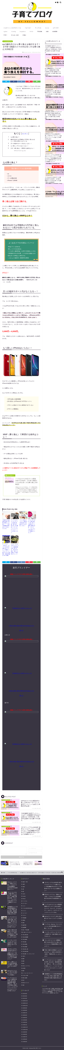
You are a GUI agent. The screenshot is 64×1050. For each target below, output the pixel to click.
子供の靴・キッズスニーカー (28, 953)
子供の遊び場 (25, 951)
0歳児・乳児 (25, 881)
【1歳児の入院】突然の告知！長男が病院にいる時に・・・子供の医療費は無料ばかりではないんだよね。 (6, 524)
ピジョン (24, 910)
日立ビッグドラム (26, 965)
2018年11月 (25, 1027)
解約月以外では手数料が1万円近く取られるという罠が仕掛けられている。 (23, 140)
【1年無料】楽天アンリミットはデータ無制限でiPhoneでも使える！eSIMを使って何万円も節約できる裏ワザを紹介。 (53, 49)
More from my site (20, 150)
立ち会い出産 (15, 35)
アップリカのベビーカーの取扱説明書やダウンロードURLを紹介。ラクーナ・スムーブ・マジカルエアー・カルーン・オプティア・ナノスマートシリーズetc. (53, 908)
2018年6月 (24, 1039)
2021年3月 (24, 998)
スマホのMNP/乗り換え (7, 41)
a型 (23, 889)
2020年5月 (24, 1017)
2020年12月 (25, 1000)
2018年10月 (25, 1029)
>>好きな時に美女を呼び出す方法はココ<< (21, 625)
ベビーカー (28, 28)
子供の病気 (24, 944)
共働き (24, 35)
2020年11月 (25, 1003)
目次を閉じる (25, 133)
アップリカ (38, 28)
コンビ (47, 28)
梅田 (23, 970)
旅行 (23, 963)
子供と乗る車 (25, 934)
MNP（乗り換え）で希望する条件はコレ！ (23, 148)
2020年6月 (24, 1015)
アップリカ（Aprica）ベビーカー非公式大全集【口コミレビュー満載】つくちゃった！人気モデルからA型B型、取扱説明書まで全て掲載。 (6, 550)
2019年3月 (24, 1022)
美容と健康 (24, 977)
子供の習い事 (25, 949)
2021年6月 (24, 993)
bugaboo (23, 31)
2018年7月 (24, 1036)
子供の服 (24, 941)
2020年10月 (25, 1005)
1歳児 (23, 884)
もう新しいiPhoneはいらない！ (20, 146)
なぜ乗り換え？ (15, 137)
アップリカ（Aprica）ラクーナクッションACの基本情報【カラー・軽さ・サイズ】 (53, 926)
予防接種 (39, 31)
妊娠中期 (24, 925)
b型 (23, 891)
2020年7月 (24, 1012)
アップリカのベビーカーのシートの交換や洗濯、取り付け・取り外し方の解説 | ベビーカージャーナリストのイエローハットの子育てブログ (14, 526)
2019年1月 (24, 1024)
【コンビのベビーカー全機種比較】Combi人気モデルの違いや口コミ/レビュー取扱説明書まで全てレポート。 (53, 943)
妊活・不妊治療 (25, 929)
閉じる (21, 630)
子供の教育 (24, 939)
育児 (23, 980)
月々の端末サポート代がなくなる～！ (21, 143)
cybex (5, 31)
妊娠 (47, 31)
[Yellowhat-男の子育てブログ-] (32, 23)
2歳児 (23, 886)
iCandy (13, 31)
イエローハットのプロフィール (12, 28)
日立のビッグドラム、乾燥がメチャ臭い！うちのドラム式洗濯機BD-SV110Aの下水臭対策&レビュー (53, 897)
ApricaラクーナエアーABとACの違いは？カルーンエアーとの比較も (53, 918)
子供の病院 (24, 946)
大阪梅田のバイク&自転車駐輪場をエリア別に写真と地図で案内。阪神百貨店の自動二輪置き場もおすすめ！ (53, 976)
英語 (23, 985)
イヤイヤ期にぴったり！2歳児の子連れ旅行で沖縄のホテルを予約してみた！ (23, 523)
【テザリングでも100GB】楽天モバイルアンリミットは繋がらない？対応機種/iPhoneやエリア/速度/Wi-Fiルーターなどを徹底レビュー (53, 158)
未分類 (23, 968)
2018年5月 (24, 1041)
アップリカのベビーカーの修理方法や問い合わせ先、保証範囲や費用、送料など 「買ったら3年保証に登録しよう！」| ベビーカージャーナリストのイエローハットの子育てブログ (53, 965)
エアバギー (56, 28)
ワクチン (24, 915)
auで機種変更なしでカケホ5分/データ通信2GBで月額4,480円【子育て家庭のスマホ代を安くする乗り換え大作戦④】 (53, 72)
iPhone (24, 898)
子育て (5, 35)
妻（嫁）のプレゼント (27, 932)
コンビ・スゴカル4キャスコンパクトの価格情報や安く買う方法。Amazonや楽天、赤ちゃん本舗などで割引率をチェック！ (15, 549)
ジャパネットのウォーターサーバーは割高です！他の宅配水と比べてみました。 (53, 934)
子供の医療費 (25, 937)
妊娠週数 (54, 31)
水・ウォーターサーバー (27, 973)
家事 (23, 958)
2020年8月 (24, 1010)
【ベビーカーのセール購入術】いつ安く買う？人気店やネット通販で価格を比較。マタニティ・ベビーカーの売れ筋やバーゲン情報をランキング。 (31, 526)
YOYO (31, 31)
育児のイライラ (25, 982)
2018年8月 (24, 1034)
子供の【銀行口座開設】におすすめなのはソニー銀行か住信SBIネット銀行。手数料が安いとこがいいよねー (53, 953)
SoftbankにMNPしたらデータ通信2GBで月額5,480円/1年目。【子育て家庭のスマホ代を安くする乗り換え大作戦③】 (53, 115)
